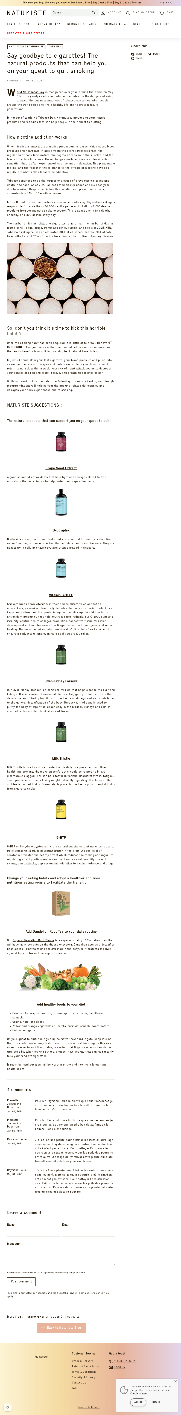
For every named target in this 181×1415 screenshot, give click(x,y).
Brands (139, 24)
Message (13, 1244)
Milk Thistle (61, 759)
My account (42, 1357)
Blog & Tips (161, 24)
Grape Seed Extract (61, 468)
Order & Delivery (82, 1361)
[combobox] (75, 12)
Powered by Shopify (89, 1407)
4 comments (14, 81)
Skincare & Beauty (82, 24)
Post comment (21, 1281)
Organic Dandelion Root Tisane (33, 940)
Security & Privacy (83, 1377)
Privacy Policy (76, 1293)
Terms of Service (99, 1293)
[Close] (175, 1381)
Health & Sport (19, 24)
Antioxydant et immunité (26, 47)
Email (65, 1224)
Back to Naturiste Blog (63, 1327)
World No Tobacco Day (30, 92)
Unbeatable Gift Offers (25, 34)
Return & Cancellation (85, 1366)
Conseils (55, 47)
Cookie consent (139, 1394)
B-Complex (61, 531)
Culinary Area (115, 24)
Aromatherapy (49, 24)
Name (11, 1224)
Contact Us (79, 1383)
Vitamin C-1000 (61, 595)
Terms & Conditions (84, 1372)
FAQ (74, 1388)
